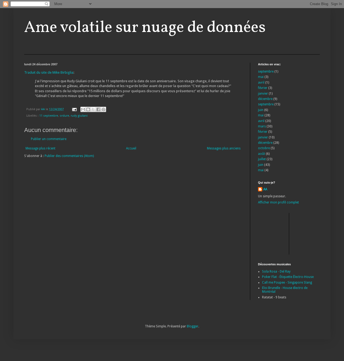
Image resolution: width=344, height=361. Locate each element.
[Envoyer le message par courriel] (74, 109)
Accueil (131, 148)
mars (262, 126)
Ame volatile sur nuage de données (145, 28)
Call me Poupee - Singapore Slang (287, 282)
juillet (262, 159)
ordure (64, 115)
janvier (263, 93)
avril (261, 82)
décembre (265, 99)
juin (260, 110)
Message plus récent (40, 148)
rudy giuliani (79, 115)
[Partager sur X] (93, 109)
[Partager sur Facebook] (98, 109)
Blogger (192, 326)
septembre (266, 71)
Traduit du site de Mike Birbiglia (48, 72)
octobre (264, 148)
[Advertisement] (282, 233)
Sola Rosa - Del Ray (276, 271)
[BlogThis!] (88, 109)
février (262, 88)
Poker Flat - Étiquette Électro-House (288, 277)
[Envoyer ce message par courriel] (83, 109)
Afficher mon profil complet (278, 202)
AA (265, 189)
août (261, 154)
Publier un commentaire (48, 139)
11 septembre (48, 115)
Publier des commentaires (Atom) (69, 156)
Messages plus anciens (224, 148)
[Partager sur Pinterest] (103, 109)
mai (261, 77)
